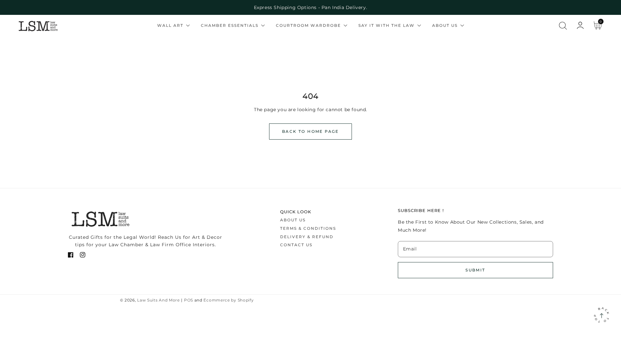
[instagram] (82, 256)
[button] (563, 25)
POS (188, 300)
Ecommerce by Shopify (228, 300)
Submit (475, 270)
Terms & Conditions (308, 228)
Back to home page (310, 131)
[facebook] (70, 256)
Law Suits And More (158, 300)
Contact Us (296, 244)
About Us (293, 219)
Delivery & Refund (306, 236)
